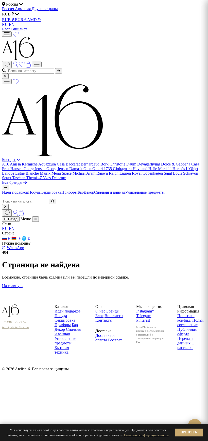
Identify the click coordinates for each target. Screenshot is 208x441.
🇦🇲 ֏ (16, 238)
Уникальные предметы (145, 192)
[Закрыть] (5, 76)
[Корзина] (29, 64)
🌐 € (26, 238)
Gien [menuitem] (87, 169)
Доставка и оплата (105, 337)
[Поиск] (7, 64)
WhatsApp (15, 248)
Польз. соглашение (190, 322)
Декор (89, 192)
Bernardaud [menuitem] (90, 164)
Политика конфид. (186, 318)
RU (5, 24)
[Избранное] (16, 34)
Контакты (103, 320)
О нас (100, 311)
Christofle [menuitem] (118, 164)
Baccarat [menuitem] (73, 164)
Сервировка (51, 192)
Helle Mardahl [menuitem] (160, 169)
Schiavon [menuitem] (190, 173)
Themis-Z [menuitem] (34, 178)
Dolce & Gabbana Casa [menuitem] (180, 164)
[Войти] (16, 64)
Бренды (9, 159)
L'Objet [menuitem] (192, 169)
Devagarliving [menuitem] (149, 164)
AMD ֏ (34, 19)
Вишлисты (114, 316)
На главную (12, 286)
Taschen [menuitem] (19, 178)
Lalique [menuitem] (8, 173)
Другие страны (45, 9)
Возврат (115, 340)
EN (11, 24)
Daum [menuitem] (131, 164)
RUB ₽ (8, 19)
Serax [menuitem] (7, 178)
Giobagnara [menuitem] (123, 169)
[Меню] (7, 34)
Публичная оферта (187, 331)
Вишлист (19, 29)
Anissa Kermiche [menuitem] (24, 164)
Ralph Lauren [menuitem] (120, 173)
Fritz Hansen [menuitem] (13, 169)
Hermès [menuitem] (179, 169)
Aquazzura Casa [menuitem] (52, 164)
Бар (81, 192)
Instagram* (145, 311)
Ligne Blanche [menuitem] (27, 173)
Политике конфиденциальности (146, 435)
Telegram (143, 316)
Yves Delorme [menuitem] (54, 178)
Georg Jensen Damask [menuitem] (64, 169)
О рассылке (186, 345)
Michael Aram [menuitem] (84, 173)
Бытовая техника (62, 349)
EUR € (21, 19)
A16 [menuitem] (6, 164)
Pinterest (143, 320)
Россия (8, 9)
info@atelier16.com (15, 327)
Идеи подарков (15, 192)
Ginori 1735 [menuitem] (102, 169)
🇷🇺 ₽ (6, 238)
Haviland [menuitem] (140, 169)
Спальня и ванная (109, 192)
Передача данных (185, 340)
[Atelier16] (52, 155)
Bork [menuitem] (105, 164)
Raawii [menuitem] (102, 173)
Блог (6, 29)
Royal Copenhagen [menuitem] (148, 173)
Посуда (34, 192)
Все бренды (12, 182)
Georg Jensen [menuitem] (35, 169)
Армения (23, 9)
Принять (189, 432)
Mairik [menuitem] (45, 173)
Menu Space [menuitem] (62, 173)
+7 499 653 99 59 (14, 322)
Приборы (69, 192)
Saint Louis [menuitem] (173, 173)
